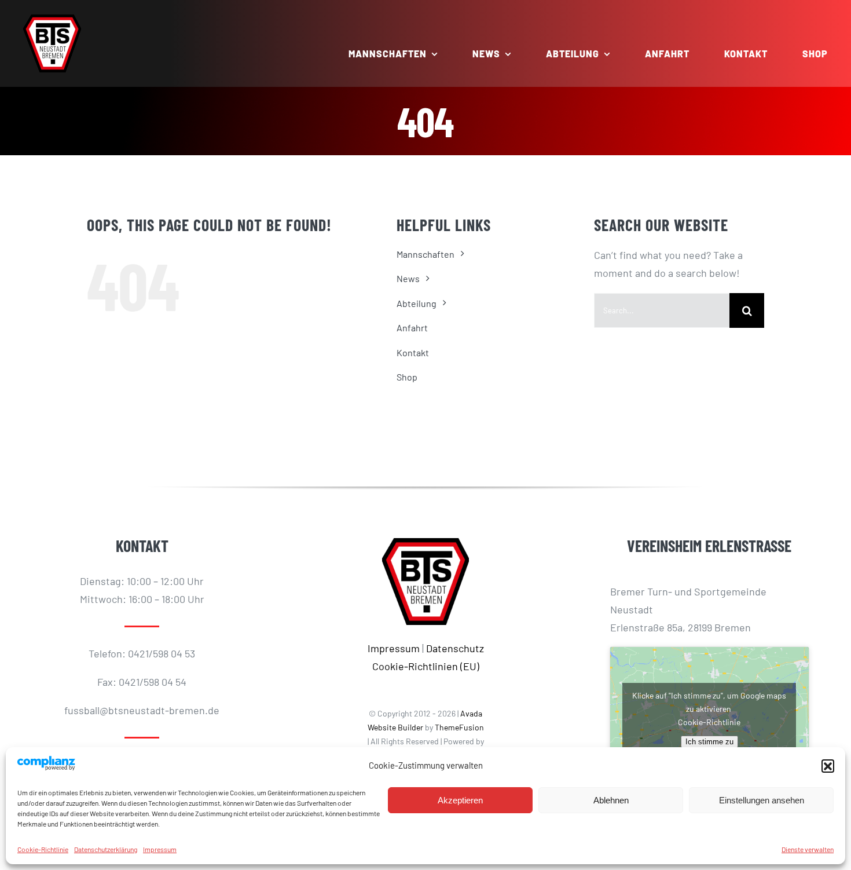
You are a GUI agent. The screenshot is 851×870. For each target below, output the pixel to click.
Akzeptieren (460, 800)
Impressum (160, 849)
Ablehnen (611, 800)
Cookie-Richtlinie (42, 849)
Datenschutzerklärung (105, 849)
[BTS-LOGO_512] (52, 19)
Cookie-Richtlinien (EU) (425, 666)
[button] (828, 766)
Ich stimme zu (709, 741)
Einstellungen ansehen (761, 800)
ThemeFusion (459, 727)
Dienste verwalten (808, 849)
